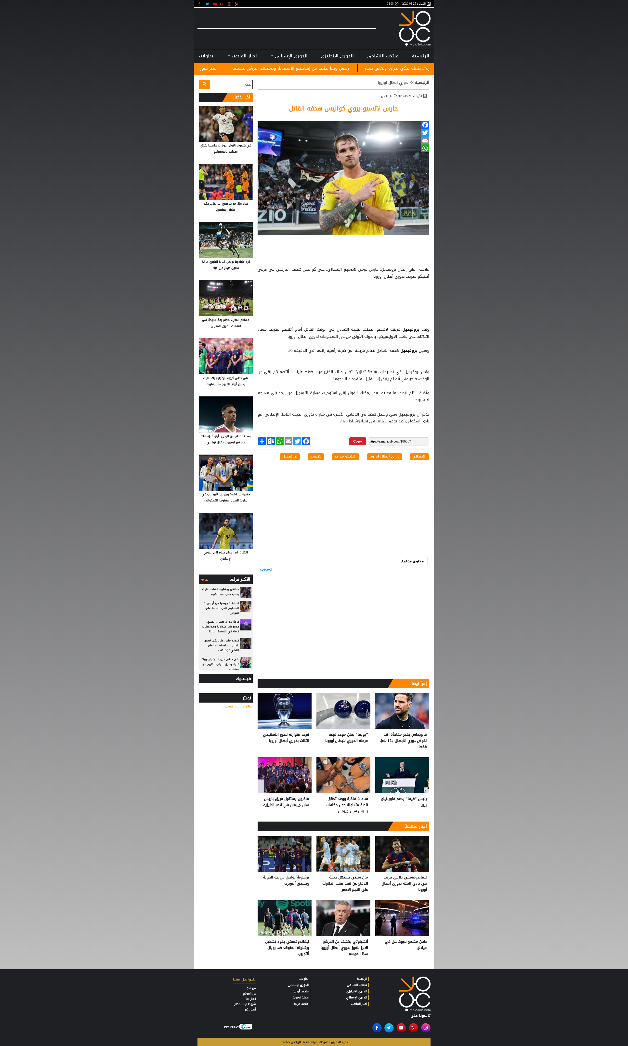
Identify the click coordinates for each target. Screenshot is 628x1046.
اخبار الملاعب (359, 1004)
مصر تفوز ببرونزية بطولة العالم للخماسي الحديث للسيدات (251, 68)
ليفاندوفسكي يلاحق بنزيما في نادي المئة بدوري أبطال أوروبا (404, 883)
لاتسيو (350, 269)
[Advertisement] (343, 292)
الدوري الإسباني (291, 56)
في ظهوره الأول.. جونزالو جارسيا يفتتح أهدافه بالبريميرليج (225, 148)
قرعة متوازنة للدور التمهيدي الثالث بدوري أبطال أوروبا (286, 738)
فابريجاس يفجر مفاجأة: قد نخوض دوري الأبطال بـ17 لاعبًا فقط (403, 741)
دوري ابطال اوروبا (393, 82)
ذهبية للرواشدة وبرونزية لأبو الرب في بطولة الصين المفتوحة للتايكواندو (226, 497)
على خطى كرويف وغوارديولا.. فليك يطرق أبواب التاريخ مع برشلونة (226, 381)
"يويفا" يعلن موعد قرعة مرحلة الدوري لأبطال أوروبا (346, 738)
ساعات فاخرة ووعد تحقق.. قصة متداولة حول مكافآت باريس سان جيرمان (347, 805)
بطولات (304, 979)
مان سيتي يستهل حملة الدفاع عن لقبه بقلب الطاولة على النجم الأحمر (345, 883)
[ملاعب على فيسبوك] (200, 4)
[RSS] (237, 4)
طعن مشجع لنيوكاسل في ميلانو (406, 945)
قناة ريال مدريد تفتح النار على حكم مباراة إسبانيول (226, 206)
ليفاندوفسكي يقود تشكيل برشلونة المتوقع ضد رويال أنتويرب (287, 948)
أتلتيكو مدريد (345, 456)
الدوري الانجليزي (337, 56)
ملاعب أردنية (301, 991)
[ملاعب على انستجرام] (230, 4)
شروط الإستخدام (245, 1004)
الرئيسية (420, 56)
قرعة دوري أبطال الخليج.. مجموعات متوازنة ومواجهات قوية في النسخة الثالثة (220, 626)
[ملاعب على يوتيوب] (215, 4)
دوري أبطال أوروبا (384, 456)
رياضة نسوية (301, 997)
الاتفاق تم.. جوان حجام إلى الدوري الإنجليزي (226, 555)
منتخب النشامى (383, 56)
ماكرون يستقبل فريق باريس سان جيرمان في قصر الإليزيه (286, 802)
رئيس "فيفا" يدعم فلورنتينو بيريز (404, 802)
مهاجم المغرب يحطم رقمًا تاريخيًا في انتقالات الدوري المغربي (225, 323)
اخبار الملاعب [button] (243, 56)
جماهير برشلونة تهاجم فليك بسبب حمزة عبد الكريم (220, 591)
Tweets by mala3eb (238, 706)
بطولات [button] (206, 56)
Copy (357, 441)
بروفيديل (411, 329)
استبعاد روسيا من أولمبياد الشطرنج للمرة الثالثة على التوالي (221, 608)
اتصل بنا (251, 999)
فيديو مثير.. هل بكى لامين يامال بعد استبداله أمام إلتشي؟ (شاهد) (221, 645)
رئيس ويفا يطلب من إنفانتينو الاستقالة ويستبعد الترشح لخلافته (377, 68)
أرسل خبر (250, 1009)
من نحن (251, 988)
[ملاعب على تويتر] (208, 4)
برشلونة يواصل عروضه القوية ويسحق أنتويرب (286, 880)
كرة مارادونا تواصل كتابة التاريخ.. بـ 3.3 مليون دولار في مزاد (226, 265)
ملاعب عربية (301, 1004)
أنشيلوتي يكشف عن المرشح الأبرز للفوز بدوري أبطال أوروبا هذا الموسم (344, 948)
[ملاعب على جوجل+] (223, 4)
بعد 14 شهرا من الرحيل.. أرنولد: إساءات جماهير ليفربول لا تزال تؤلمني (226, 439)
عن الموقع (249, 993)
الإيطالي (419, 456)
